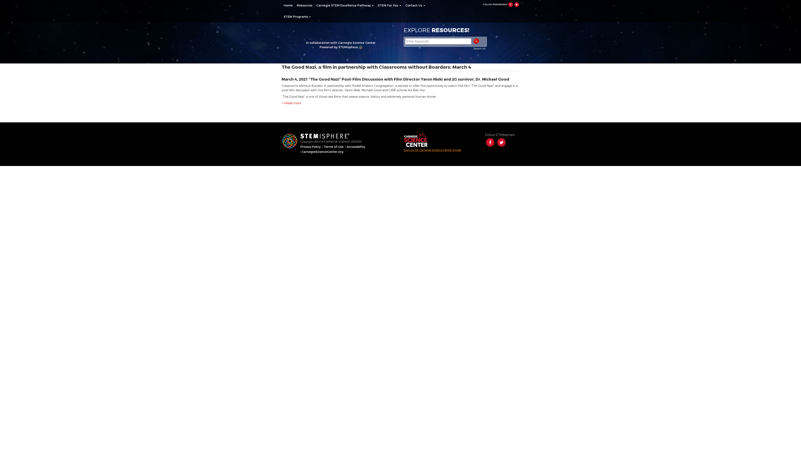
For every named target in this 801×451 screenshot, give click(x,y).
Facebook (510, 4)
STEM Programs (296, 16)
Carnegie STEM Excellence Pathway (344, 5)
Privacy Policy (310, 147)
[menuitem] (288, 5)
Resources (304, 5)
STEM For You (388, 5)
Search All (479, 48)
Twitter (516, 4)
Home (288, 5)
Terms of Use (334, 147)
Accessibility (356, 147)
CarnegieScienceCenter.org (322, 152)
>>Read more (291, 103)
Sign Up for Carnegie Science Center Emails (432, 150)
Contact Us (414, 5)
